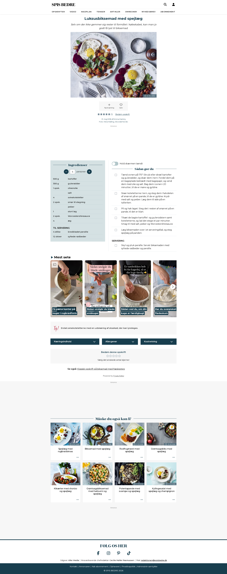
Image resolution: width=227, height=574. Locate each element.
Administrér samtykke (147, 566)
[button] (66, 288)
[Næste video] (173, 286)
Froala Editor (118, 376)
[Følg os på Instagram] (108, 553)
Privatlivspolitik (128, 566)
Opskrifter (58, 12)
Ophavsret (115, 566)
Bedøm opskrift (122, 114)
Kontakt (73, 566)
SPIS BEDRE (63, 4)
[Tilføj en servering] (89, 171)
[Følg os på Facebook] (98, 553)
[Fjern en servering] (66, 171)
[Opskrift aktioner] (77, 457)
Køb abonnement (100, 566)
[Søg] (165, 4)
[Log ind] (173, 4)
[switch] (115, 164)
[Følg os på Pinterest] (118, 553)
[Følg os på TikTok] (128, 553)
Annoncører (84, 566)
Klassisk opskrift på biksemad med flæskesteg (101, 369)
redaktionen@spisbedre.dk (154, 560)
